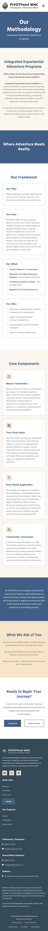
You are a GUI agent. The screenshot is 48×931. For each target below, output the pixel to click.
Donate (9, 801)
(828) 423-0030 (10, 844)
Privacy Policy (17, 922)
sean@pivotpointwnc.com (14, 865)
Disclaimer (24, 927)
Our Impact (6, 790)
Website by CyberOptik (24, 919)
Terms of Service (30, 922)
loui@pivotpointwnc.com (13, 849)
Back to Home (34, 723)
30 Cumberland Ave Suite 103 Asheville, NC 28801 (22, 876)
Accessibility (6, 820)
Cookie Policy (7, 824)
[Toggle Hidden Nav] (43, 6)
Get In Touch (6, 795)
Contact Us (12, 723)
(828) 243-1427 (10, 860)
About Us (5, 786)
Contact (5, 816)
